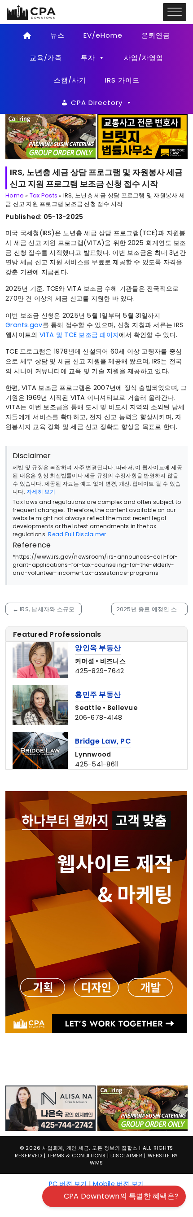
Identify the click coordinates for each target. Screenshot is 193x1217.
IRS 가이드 (122, 80)
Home (14, 195)
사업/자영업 (143, 57)
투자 (88, 57)
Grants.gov (24, 324)
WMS (96, 1102)
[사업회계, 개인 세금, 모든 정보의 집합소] (31, 11)
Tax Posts (43, 195)
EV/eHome (103, 35)
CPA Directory (97, 102)
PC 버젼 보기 (68, 1123)
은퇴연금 (155, 35)
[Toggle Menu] (174, 12)
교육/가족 (46, 57)
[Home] (27, 35)
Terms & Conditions (76, 1095)
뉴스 (57, 35)
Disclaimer (126, 1095)
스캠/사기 (70, 80)
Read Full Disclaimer (77, 534)
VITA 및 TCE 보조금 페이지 (79, 334)
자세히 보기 (41, 491)
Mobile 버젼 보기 (118, 1123)
